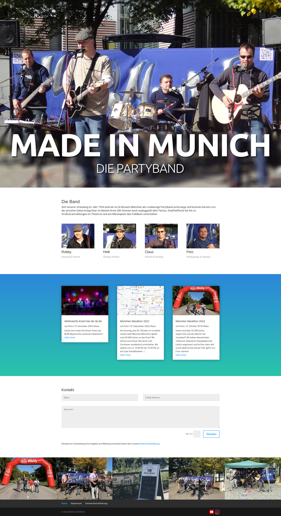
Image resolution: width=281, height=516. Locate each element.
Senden (211, 434)
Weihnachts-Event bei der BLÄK (83, 321)
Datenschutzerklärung (150, 444)
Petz (70, 326)
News (96, 326)
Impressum (76, 503)
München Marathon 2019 (190, 321)
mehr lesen (69, 337)
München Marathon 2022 (134, 321)
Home (64, 503)
